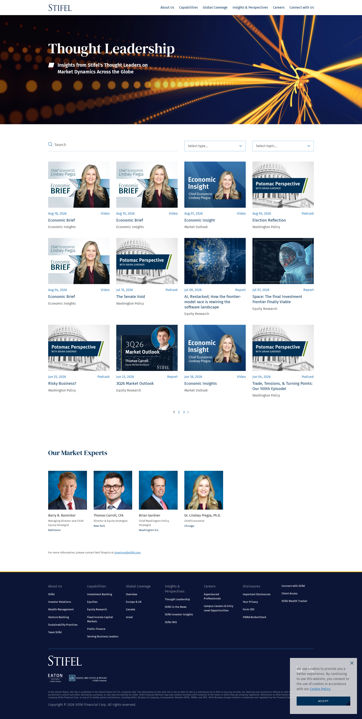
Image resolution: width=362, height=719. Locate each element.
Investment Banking (99, 594)
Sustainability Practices (63, 624)
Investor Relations (59, 601)
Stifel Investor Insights (179, 614)
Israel (129, 617)
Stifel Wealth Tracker (294, 601)
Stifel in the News (175, 606)
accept (323, 701)
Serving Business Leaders (102, 636)
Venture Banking (58, 617)
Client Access (289, 593)
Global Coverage (215, 7)
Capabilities (188, 7)
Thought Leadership (177, 599)
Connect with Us (302, 7)
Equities (92, 601)
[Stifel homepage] (60, 7)
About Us (167, 7)
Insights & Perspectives (250, 7)
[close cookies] (352, 663)
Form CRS (248, 609)
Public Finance (96, 628)
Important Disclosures (256, 594)
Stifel (51, 594)
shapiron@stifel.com (127, 552)
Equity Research (97, 609)
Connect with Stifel (293, 585)
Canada (130, 609)
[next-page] (187, 412)
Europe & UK (134, 601)
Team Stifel (55, 632)
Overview (131, 594)
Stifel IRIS (171, 622)
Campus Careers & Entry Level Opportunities (218, 608)
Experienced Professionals (212, 596)
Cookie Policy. (320, 689)
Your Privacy (250, 601)
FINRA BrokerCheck (254, 617)
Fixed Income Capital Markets (100, 619)
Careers (278, 7)
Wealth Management (61, 609)
